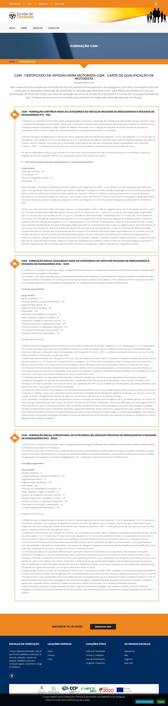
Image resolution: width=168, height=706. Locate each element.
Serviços (37, 28)
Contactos (53, 28)
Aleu (30, 3)
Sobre (24, 28)
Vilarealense (14, 3)
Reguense (43, 3)
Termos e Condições (95, 655)
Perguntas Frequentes (95, 663)
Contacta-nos (103, 627)
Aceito (161, 701)
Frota (50, 659)
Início (12, 28)
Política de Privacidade (95, 651)
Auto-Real (59, 3)
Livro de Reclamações (95, 659)
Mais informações (145, 701)
